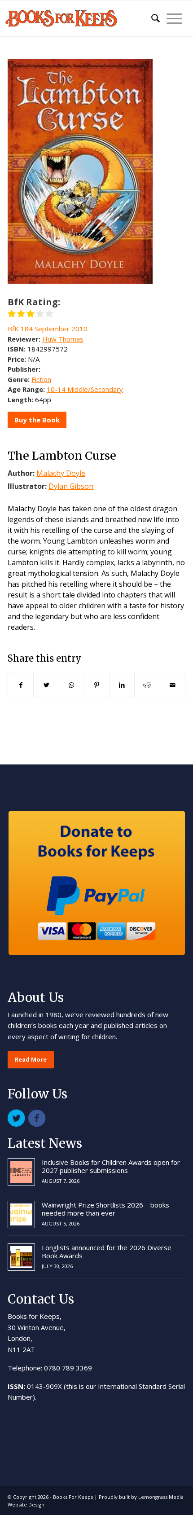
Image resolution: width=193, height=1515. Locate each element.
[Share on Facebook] (20, 685)
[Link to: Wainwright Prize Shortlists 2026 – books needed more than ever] (21, 1214)
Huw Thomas (62, 338)
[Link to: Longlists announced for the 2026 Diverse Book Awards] (21, 1257)
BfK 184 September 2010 (48, 328)
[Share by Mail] (172, 685)
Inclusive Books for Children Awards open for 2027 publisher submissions (111, 1166)
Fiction (41, 379)
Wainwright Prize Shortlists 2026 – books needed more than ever (105, 1209)
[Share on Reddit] (147, 685)
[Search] (151, 18)
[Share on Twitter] (46, 685)
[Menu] (171, 18)
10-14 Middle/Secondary (85, 389)
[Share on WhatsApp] (71, 685)
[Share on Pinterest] (96, 685)
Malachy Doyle (60, 473)
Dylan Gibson (70, 486)
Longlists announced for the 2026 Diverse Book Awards (106, 1251)
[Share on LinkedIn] (122, 685)
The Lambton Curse (62, 455)
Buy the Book (37, 419)
